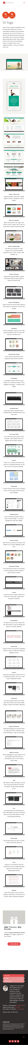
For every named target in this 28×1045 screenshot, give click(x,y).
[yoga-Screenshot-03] (14, 147)
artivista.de (17, 1007)
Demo (5, 15)
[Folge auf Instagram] (18, 1041)
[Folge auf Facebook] (10, 1041)
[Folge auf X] (13, 1041)
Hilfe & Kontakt (8, 981)
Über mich (7, 975)
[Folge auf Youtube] (15, 1041)
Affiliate (6, 978)
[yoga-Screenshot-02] (14, 131)
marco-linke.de (20, 1009)
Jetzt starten (14, 944)
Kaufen (12, 15)
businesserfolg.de (20, 1005)
